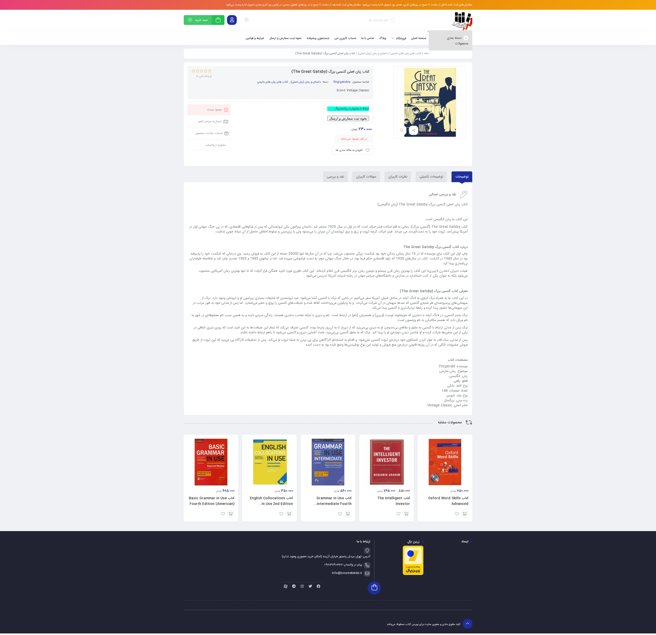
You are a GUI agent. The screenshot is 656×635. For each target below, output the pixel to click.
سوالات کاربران (366, 177)
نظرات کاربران (397, 177)
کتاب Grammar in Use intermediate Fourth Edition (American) (334, 503)
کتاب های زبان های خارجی (406, 53)
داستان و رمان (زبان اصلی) (373, 53)
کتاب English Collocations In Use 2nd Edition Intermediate (271, 503)
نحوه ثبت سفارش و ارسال (348, 118)
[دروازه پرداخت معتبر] (413, 574)
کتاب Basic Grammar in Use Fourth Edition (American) (211, 501)
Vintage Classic (358, 90)
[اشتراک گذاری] (413, 130)
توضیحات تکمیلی (431, 177)
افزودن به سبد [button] (464, 514)
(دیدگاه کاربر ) (204, 76)
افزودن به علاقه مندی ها (349, 150)
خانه (426, 53)
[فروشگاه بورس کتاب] (462, 21)
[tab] (462, 176)
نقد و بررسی (335, 177)
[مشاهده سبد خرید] (218, 20)
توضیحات (461, 177)
